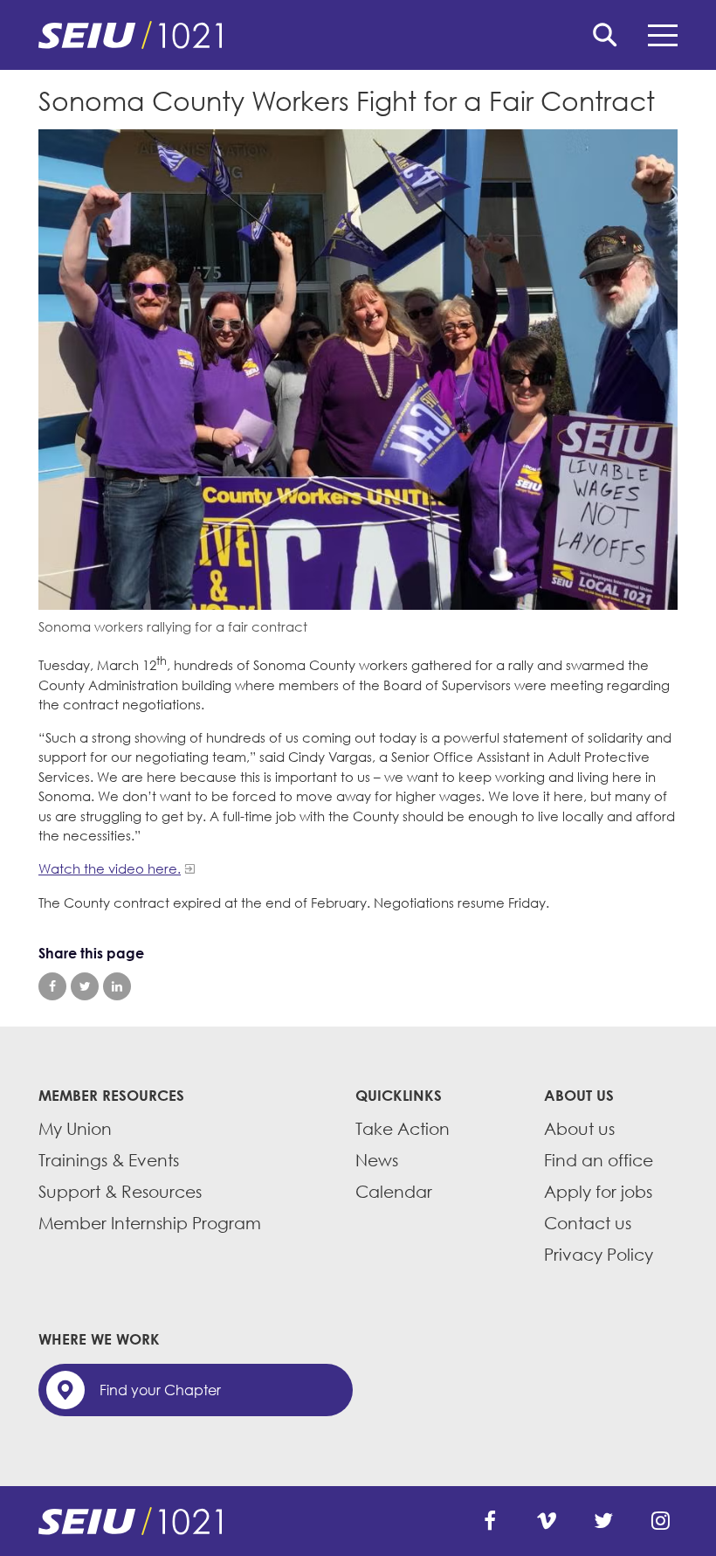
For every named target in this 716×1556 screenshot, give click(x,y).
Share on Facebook (52, 986)
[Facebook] (489, 1521)
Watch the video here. (109, 868)
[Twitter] (603, 1521)
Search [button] (605, 35)
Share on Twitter (85, 986)
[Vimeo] (546, 1521)
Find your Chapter (160, 1390)
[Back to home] (358, 35)
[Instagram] (660, 1521)
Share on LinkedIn (117, 986)
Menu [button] (663, 35)
